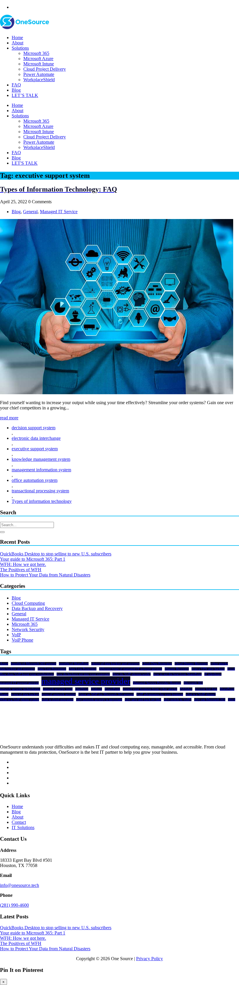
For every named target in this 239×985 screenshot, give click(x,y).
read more (9, 417)
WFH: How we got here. (23, 564)
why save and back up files (143, 699)
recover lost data (206, 689)
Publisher (186, 689)
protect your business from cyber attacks (150, 689)
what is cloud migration (57, 699)
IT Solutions (23, 827)
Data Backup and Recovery (37, 608)
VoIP (16, 634)
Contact (19, 822)
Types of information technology (42, 501)
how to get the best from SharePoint (177, 674)
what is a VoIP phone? (201, 694)
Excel (231, 668)
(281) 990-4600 (14, 905)
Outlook (96, 689)
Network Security (28, 629)
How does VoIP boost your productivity (27, 674)
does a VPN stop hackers (208, 668)
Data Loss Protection (82, 668)
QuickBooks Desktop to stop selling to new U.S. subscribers (55, 553)
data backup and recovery (17, 668)
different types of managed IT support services (130, 668)
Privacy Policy (149, 958)
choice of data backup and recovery (115, 663)
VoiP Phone (22, 639)
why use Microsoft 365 (209, 699)
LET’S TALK (25, 95)
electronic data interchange (36, 438)
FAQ (16, 84)
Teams (4, 694)
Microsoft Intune (38, 63)
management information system (41, 469)
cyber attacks (219, 663)
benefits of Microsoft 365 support (33, 663)
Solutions (20, 48)
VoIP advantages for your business (159, 694)
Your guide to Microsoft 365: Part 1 (32, 559)
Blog (16, 90)
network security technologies (20, 689)
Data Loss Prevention (52, 668)
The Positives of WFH (20, 569)
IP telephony (213, 674)
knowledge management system (41, 459)
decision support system (33, 427)
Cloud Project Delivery (44, 69)
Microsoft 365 (36, 53)
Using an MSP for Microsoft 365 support (106, 694)
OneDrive (81, 689)
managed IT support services (19, 683)
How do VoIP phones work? (132, 674)
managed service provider (85, 681)
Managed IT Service (59, 211)
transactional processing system (40, 490)
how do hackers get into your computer (83, 674)
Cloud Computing (28, 603)
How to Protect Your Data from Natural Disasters (45, 574)
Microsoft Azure (38, 58)
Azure (4, 663)
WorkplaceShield (39, 79)
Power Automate (38, 74)
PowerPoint (112, 689)
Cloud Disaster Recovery (191, 663)
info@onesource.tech (19, 885)
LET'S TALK (25, 163)
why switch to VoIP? (177, 699)
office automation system (34, 480)
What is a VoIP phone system (19, 699)
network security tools (58, 689)
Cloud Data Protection (157, 663)
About (17, 42)
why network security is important (99, 699)
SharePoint (227, 689)
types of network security (59, 694)
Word (231, 699)
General (30, 211)
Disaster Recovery (177, 668)
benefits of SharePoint (74, 663)
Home (17, 37)
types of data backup (25, 694)
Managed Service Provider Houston (157, 683)
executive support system (35, 448)
